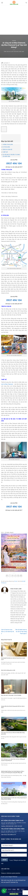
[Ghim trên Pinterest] (18, 576)
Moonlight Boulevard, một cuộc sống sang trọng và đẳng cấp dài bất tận (14, 798)
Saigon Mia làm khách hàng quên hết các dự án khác (12, 707)
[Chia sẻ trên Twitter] (12, 576)
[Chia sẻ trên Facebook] (9, 576)
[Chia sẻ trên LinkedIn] (21, 576)
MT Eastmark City (13, 882)
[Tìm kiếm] (26, 2)
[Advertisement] (14, 20)
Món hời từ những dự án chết (8, 670)
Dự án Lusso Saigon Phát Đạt (9, 876)
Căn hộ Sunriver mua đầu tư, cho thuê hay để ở (7, 631)
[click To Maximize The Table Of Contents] (4, 129)
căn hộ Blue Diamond (7, 384)
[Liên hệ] (4, 891)
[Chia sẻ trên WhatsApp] (7, 576)
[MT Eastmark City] (14, 552)
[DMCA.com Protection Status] (14, 894)
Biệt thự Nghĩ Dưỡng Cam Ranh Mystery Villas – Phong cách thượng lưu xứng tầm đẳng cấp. (13, 772)
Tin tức (14, 40)
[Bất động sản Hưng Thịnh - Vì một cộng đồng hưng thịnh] (14, 2)
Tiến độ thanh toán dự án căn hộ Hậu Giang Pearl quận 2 (21, 631)
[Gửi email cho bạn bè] (15, 576)
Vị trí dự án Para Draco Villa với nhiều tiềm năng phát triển (13, 733)
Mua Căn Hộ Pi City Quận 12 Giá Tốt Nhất (11, 695)
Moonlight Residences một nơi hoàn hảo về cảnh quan (13, 658)
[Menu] (2, 3)
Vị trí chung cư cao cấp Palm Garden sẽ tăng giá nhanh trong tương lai (13, 759)
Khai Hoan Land (20, 51)
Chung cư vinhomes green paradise (10, 873)
